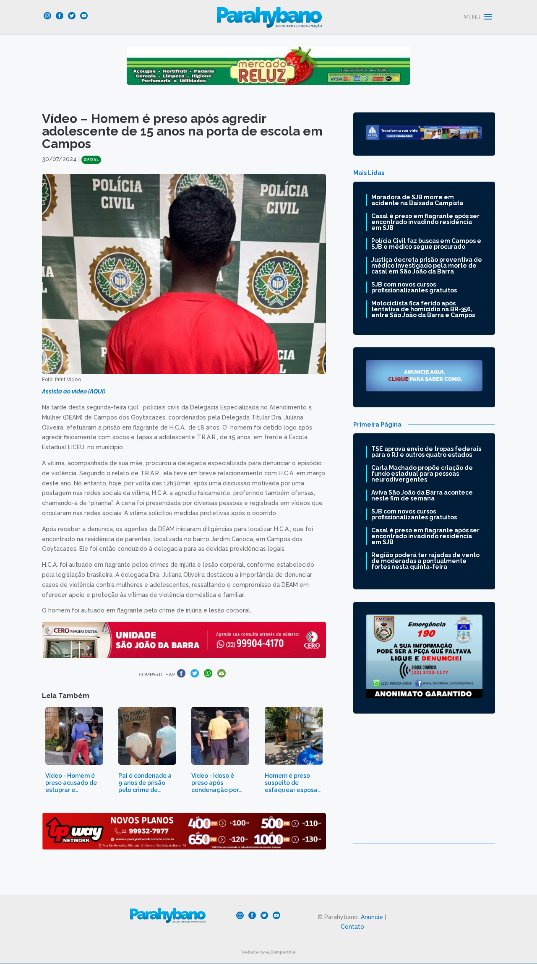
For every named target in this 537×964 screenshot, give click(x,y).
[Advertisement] (424, 785)
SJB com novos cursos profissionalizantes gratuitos (414, 287)
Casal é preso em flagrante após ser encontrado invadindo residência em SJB (425, 222)
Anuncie (372, 917)
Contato (352, 926)
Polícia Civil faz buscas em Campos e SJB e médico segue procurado (426, 244)
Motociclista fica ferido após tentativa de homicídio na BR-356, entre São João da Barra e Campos (423, 309)
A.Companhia (281, 952)
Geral (91, 160)
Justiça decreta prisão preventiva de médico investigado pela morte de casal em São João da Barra (426, 265)
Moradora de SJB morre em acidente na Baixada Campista (417, 200)
